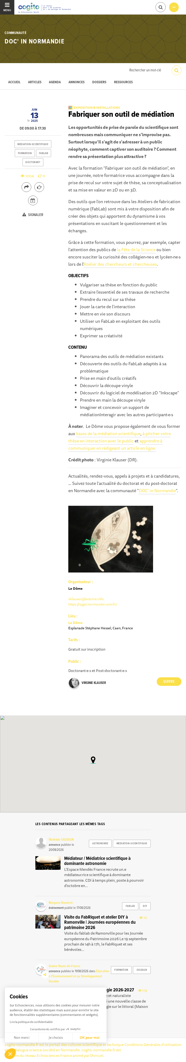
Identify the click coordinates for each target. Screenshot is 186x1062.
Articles (34, 82)
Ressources (123, 82)
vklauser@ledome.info (86, 599)
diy (145, 906)
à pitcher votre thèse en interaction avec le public (119, 437)
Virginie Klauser (94, 683)
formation (25, 153)
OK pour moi (90, 1037)
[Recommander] (39, 187)
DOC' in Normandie (157, 490)
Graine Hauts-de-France (64, 966)
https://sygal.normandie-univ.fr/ (92, 604)
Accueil (14, 82)
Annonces (77, 82)
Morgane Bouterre (61, 903)
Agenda (55, 82)
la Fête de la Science (136, 249)
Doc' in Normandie (34, 42)
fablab (43, 153)
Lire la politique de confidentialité (31, 1022)
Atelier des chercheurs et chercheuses (120, 264)
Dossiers (99, 82)
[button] (10, 1054)
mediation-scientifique (32, 144)
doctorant (32, 162)
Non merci (22, 1037)
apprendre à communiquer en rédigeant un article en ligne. (115, 444)
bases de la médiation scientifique (108, 433)
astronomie (100, 843)
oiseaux (142, 970)
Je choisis (56, 1037)
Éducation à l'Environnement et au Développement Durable (79, 976)
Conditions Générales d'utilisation (152, 1044)
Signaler (35, 214)
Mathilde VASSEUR (61, 840)
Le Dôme (75, 622)
